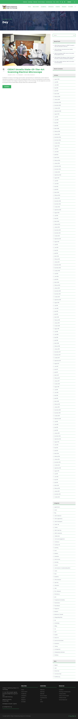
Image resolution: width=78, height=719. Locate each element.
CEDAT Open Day (57, 530)
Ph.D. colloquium (57, 591)
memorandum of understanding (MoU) (62, 568)
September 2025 (57, 111)
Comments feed (57, 673)
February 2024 (57, 160)
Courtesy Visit (57, 544)
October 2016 (57, 383)
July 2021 (56, 244)
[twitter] (64, 2)
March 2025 (56, 128)
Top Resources (49, 2)
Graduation (56, 556)
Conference (56, 541)
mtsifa (55, 570)
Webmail (35, 2)
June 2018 (56, 334)
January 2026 (57, 99)
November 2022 (57, 204)
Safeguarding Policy (58, 617)
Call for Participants (58, 521)
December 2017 (57, 352)
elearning (30, 2)
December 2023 (57, 166)
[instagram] (75, 716)
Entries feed (56, 670)
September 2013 (57, 468)
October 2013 (57, 465)
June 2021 (56, 247)
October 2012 (57, 497)
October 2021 (57, 235)
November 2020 (57, 267)
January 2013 (56, 491)
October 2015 (57, 415)
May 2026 (56, 87)
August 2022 (56, 212)
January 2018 (57, 349)
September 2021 (57, 238)
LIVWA (57, 2)
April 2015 (56, 430)
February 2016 (57, 404)
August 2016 (56, 386)
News (28, 74)
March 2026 (56, 93)
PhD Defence (57, 594)
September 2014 (57, 439)
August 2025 (56, 114)
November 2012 (57, 494)
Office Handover (57, 579)
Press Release (57, 605)
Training (56, 646)
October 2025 (57, 108)
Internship (56, 562)
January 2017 (57, 381)
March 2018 (56, 343)
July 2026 (56, 82)
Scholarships (56, 623)
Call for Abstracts (57, 515)
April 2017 (56, 372)
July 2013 (56, 473)
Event (55, 550)
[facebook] (60, 2)
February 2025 (57, 131)
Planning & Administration (65, 691)
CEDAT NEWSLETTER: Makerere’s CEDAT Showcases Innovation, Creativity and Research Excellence (64, 58)
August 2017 (56, 363)
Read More (6, 86)
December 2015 (57, 410)
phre (55, 597)
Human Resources (63, 699)
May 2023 (56, 186)
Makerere (25, 2)
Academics (43, 6)
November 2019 (57, 293)
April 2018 (56, 340)
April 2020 (56, 279)
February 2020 (57, 285)
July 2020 (56, 273)
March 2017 (56, 375)
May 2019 (56, 311)
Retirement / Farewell (58, 614)
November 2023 (57, 169)
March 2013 (56, 485)
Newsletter (56, 576)
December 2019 (57, 291)
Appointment (57, 507)
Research (64, 6)
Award (55, 510)
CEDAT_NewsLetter (58, 533)
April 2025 (56, 125)
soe (55, 629)
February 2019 (57, 320)
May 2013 (56, 479)
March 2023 (56, 192)
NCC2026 (70, 6)
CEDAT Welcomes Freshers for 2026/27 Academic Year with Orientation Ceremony (64, 46)
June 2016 (56, 392)
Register (56, 665)
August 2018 (56, 328)
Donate (69, 2)
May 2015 (56, 427)
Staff (55, 631)
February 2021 (57, 259)
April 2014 (56, 450)
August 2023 (56, 177)
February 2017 (57, 378)
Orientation (56, 585)
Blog (26, 74)
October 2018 (57, 325)
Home (29, 6)
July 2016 (56, 389)
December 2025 (57, 102)
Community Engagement (59, 539)
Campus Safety (62, 693)
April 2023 (56, 189)
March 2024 (56, 157)
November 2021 (57, 233)
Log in (55, 668)
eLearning (56, 547)
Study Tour (56, 637)
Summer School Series (58, 640)
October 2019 (57, 296)
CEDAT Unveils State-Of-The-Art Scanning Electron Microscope (26, 70)
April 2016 (56, 398)
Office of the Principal (64, 695)
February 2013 (57, 488)
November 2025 (57, 105)
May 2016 (56, 395)
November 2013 (57, 462)
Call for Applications (58, 518)
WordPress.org (57, 676)
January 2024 (57, 163)
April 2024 (56, 154)
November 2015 (57, 412)
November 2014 (57, 436)
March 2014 (56, 453)
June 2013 (56, 476)
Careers (56, 527)
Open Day (56, 582)
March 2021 (56, 256)
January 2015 (56, 433)
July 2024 (56, 148)
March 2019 (56, 317)
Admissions (51, 6)
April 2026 (56, 90)
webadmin (20, 74)
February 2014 (57, 456)
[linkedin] (62, 2)
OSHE (55, 588)
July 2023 (56, 180)
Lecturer (56, 565)
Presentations (57, 602)
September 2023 (57, 175)
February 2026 (57, 96)
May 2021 (56, 250)
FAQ (54, 2)
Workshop (56, 655)
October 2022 (57, 206)
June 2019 (56, 308)
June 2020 (56, 276)
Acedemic (61, 689)
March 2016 (56, 401)
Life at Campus (41, 2)
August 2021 (56, 241)
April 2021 (56, 253)
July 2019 (56, 305)
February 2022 (57, 224)
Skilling (55, 626)
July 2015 (56, 421)
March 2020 (56, 282)
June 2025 (56, 119)
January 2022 (57, 227)
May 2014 (56, 447)
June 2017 (56, 366)
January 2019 (57, 322)
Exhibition (56, 553)
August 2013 (56, 470)
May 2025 (56, 122)
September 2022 (57, 209)
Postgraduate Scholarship (59, 599)
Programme (56, 608)
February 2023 (57, 195)
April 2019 (56, 314)
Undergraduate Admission (59, 652)
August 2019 (56, 302)
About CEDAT (36, 6)
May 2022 (56, 218)
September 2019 (57, 299)
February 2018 (57, 346)
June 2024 (56, 151)
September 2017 (57, 360)
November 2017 (57, 354)
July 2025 (56, 116)
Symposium (56, 643)
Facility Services (62, 697)
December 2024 (57, 137)
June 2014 (56, 444)
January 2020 (57, 288)
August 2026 (56, 79)
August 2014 (56, 441)
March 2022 (56, 221)
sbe (55, 620)
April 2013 (56, 482)
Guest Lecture (57, 559)
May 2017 (56, 369)
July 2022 (56, 215)
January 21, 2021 (11, 74)
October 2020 (57, 270)
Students (58, 6)
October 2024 (57, 143)
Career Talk (56, 524)
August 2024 (56, 145)
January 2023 (57, 198)
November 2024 (57, 140)
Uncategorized (57, 649)
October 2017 (57, 357)
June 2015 (56, 424)
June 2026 (56, 85)
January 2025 (57, 134)
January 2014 (57, 459)
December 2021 (57, 230)
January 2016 (57, 407)
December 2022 (57, 201)
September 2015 (57, 418)
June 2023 (56, 183)
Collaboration (57, 536)
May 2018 (56, 337)
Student (56, 634)
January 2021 (56, 262)
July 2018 (56, 331)
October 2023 (57, 172)
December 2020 (57, 264)
